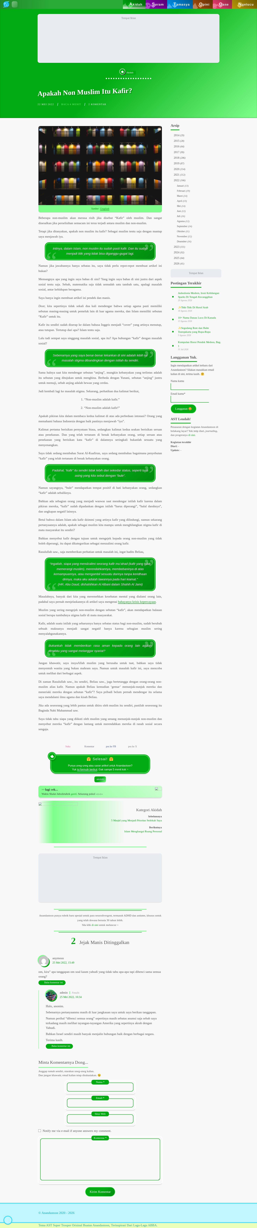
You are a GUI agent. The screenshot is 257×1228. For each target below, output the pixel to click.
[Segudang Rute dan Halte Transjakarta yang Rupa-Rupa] (173, 331)
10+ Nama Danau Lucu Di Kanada (197, 317)
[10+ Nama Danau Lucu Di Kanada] (173, 319)
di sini (95, 925)
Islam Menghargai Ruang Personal (143, 831)
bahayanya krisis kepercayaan (137, 601)
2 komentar (97, 104)
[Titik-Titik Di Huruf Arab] (173, 308)
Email (100, 1097)
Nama (100, 1082)
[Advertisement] (128, 38)
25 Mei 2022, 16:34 (71, 997)
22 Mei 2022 (46, 104)
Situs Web (100, 1113)
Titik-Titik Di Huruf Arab (193, 307)
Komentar (100, 1137)
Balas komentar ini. (53, 982)
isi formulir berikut (87, 769)
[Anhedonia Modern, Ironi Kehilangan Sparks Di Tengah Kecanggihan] (173, 296)
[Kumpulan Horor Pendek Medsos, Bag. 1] (173, 345)
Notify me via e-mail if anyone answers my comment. (77, 1131)
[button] (14, 4)
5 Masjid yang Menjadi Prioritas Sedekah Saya (136, 820)
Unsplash (104, 208)
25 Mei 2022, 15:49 (63, 962)
